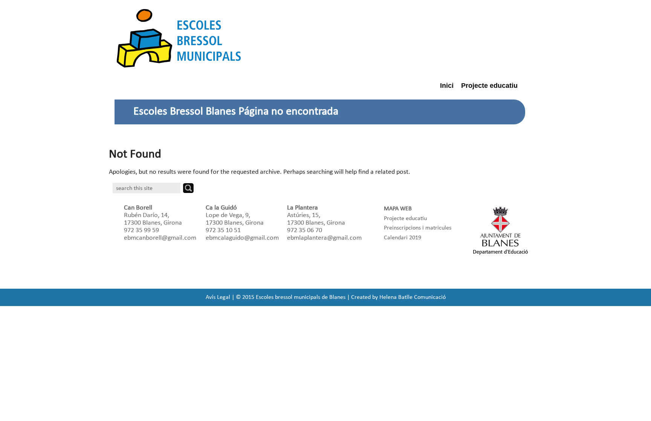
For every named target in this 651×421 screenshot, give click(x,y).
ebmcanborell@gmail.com (160, 238)
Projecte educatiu (489, 85)
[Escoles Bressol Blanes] (179, 38)
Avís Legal (218, 297)
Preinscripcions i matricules (417, 228)
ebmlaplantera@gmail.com (324, 238)
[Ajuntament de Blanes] (501, 231)
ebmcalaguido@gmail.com (242, 238)
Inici (447, 85)
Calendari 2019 (402, 238)
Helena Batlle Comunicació (412, 297)
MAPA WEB (398, 209)
